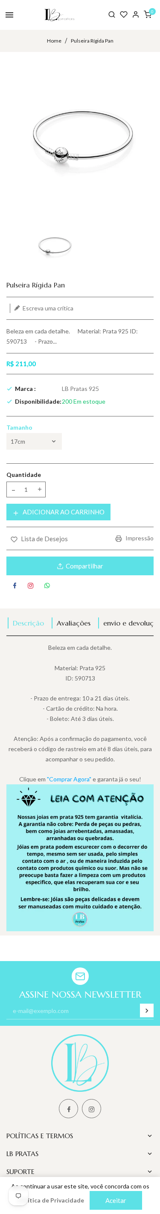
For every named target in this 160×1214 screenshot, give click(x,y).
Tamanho (19, 427)
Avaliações (73, 623)
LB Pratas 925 (80, 388)
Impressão (139, 538)
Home (54, 40)
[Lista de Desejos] (124, 14)
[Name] (147, 1010)
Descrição (28, 623)
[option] (54, 246)
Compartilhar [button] (84, 566)
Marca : (25, 388)
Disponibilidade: (38, 401)
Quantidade (23, 474)
